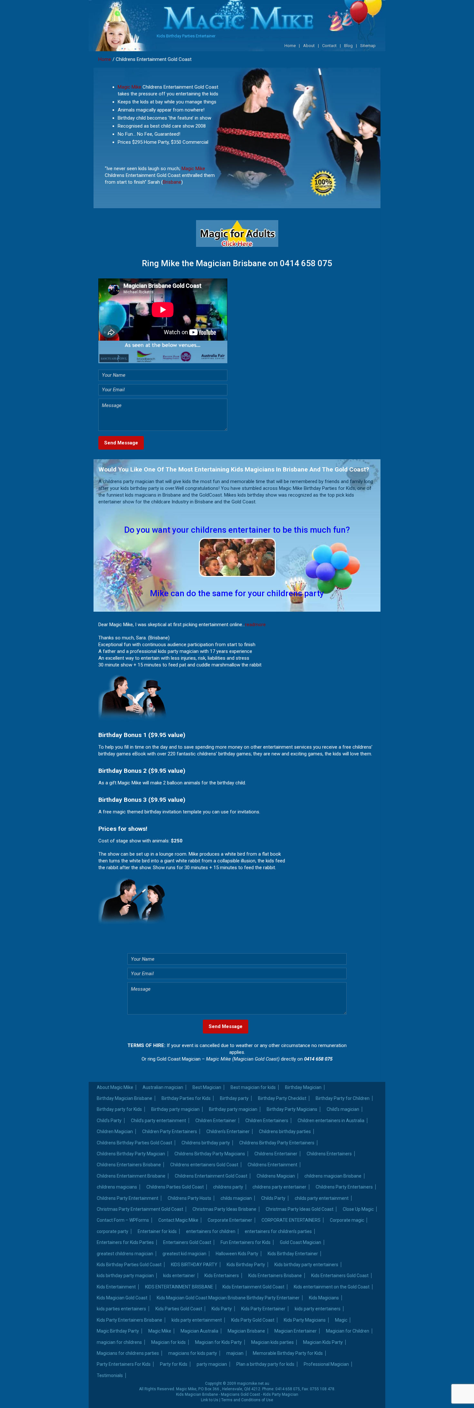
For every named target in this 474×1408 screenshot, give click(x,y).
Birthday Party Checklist (282, 1098)
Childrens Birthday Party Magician (131, 1153)
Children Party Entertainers (169, 1131)
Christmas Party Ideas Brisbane (224, 1209)
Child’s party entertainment (158, 1120)
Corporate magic (347, 1220)
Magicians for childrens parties (128, 1353)
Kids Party (222, 1308)
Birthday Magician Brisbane (124, 1098)
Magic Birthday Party (118, 1331)
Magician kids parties (272, 1342)
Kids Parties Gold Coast (178, 1308)
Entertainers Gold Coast (187, 1242)
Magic (341, 1320)
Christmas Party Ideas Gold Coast (299, 1209)
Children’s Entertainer (228, 1131)
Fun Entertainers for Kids (246, 1242)
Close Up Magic (358, 1209)
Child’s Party (109, 1120)
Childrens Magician (276, 1176)
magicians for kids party (192, 1353)
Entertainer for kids (157, 1231)
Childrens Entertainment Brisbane (131, 1176)
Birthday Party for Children (343, 1098)
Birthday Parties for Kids (186, 1098)
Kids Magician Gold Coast (122, 1297)
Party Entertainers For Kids (124, 1364)
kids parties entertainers (121, 1308)
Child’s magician (343, 1109)
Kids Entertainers (221, 1275)
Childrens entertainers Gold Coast (204, 1164)
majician (234, 1353)
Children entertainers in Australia (331, 1120)
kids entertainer (179, 1275)
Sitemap (368, 45)
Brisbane (172, 182)
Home (290, 45)
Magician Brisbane (246, 1331)
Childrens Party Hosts (189, 1198)
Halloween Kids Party (237, 1253)
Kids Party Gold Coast (252, 1320)
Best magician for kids (253, 1087)
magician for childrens (119, 1342)
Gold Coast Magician (300, 1242)
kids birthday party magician (125, 1275)
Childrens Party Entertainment (127, 1198)
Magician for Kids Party (218, 1342)
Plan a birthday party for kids (265, 1364)
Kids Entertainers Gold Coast (340, 1275)
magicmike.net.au (253, 1383)
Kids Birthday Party (246, 1264)
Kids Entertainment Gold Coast (253, 1286)
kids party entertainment (197, 1320)
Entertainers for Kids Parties (125, 1242)
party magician (212, 1364)
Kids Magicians (324, 1297)
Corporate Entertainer (230, 1220)
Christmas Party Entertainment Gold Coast (140, 1209)
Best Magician (207, 1087)
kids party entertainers (318, 1308)
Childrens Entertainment (272, 1164)
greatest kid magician (184, 1253)
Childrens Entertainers (329, 1153)
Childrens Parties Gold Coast (175, 1187)
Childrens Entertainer (275, 1153)
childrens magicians (117, 1187)
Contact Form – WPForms (123, 1220)
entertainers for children (210, 1231)
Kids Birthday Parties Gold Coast (129, 1264)
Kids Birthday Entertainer (293, 1253)
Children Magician (115, 1131)
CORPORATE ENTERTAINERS (291, 1220)
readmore (255, 624)
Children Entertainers (266, 1120)
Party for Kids (173, 1364)
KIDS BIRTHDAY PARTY (194, 1264)
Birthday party (234, 1098)
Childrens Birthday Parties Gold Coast (134, 1142)
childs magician (236, 1198)
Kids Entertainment (116, 1286)
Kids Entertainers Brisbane (275, 1275)
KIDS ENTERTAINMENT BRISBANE (179, 1286)
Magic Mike (129, 87)
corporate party (112, 1231)
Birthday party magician (175, 1109)
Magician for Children (347, 1331)
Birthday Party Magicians (292, 1109)
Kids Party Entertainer (263, 1308)
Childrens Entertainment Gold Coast (211, 1176)
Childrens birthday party (206, 1142)
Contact (329, 45)
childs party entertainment (322, 1198)
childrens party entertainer (279, 1187)
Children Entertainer (215, 1120)
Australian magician (163, 1087)
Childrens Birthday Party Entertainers (276, 1142)
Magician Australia (199, 1331)
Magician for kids (168, 1342)
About (309, 45)
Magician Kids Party (323, 1342)
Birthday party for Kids (119, 1109)
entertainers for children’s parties (278, 1231)
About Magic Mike (115, 1087)
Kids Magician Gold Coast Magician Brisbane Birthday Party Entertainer (228, 1297)
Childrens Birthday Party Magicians (209, 1153)
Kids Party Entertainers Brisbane (129, 1320)
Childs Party (273, 1198)
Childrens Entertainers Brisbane (129, 1164)
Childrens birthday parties (285, 1131)
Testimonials (110, 1375)
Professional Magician (326, 1364)
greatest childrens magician (125, 1253)
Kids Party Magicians (305, 1320)
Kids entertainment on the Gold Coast (332, 1286)
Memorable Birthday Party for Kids (288, 1353)
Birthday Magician (303, 1087)
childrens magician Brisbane (332, 1176)
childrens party (228, 1187)
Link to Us (209, 1400)
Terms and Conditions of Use (247, 1400)
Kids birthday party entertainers (306, 1264)
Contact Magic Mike (178, 1220)
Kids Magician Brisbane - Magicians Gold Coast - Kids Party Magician (237, 1394)
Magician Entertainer (295, 1331)
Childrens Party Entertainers (344, 1187)
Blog (348, 45)
